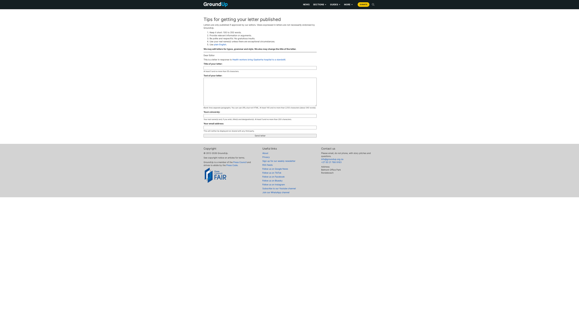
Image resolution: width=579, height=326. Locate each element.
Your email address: (214, 123)
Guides (335, 4)
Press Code (232, 165)
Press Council (240, 162)
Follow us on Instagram (273, 184)
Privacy (266, 157)
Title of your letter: (213, 63)
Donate (363, 4)
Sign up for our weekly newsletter (278, 161)
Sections (319, 4)
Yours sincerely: (212, 112)
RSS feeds (267, 165)
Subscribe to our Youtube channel (279, 188)
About (265, 153)
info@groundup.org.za (332, 159)
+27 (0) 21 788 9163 (331, 162)
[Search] (373, 4)
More (348, 4)
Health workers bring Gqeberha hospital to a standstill (258, 59)
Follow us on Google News (275, 169)
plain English (220, 44)
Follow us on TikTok (271, 172)
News (306, 4)
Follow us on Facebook (273, 176)
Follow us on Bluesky (272, 180)
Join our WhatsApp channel (275, 192)
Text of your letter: (213, 75)
